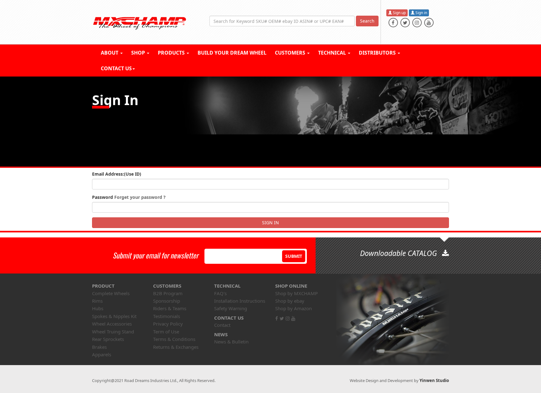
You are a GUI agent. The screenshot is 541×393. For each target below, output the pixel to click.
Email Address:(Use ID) (116, 174)
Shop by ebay (289, 301)
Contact (222, 325)
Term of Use (166, 331)
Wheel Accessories (112, 324)
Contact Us (116, 68)
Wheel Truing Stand (113, 331)
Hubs (97, 308)
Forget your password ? (140, 197)
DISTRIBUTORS (378, 52)
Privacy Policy (168, 324)
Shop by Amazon (293, 308)
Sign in (421, 12)
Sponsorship (166, 301)
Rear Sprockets (108, 339)
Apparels (101, 354)
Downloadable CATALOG (399, 253)
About (110, 52)
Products (172, 52)
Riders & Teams (169, 308)
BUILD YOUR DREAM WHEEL (232, 52)
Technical (332, 52)
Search (367, 21)
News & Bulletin (231, 341)
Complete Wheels (111, 293)
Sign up (399, 12)
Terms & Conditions (174, 339)
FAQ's (220, 293)
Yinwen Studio (434, 380)
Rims (97, 301)
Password (129, 197)
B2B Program (168, 293)
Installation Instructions (239, 301)
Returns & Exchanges (175, 347)
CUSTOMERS (291, 52)
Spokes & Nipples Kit (114, 316)
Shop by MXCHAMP (296, 293)
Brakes (99, 347)
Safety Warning (230, 308)
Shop (138, 52)
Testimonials (166, 316)
